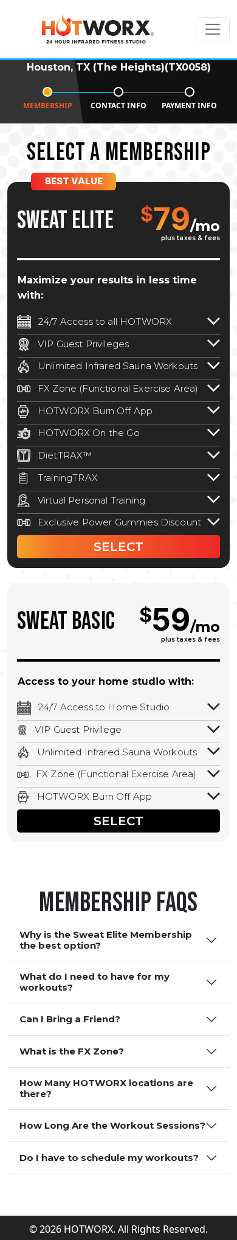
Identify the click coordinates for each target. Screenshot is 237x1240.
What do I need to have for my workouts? (94, 982)
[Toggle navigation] (213, 29)
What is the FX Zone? (71, 1051)
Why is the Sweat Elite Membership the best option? (105, 940)
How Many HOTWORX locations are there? (106, 1088)
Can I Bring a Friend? (69, 1019)
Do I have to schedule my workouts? (109, 1157)
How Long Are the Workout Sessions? (112, 1125)
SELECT (118, 546)
